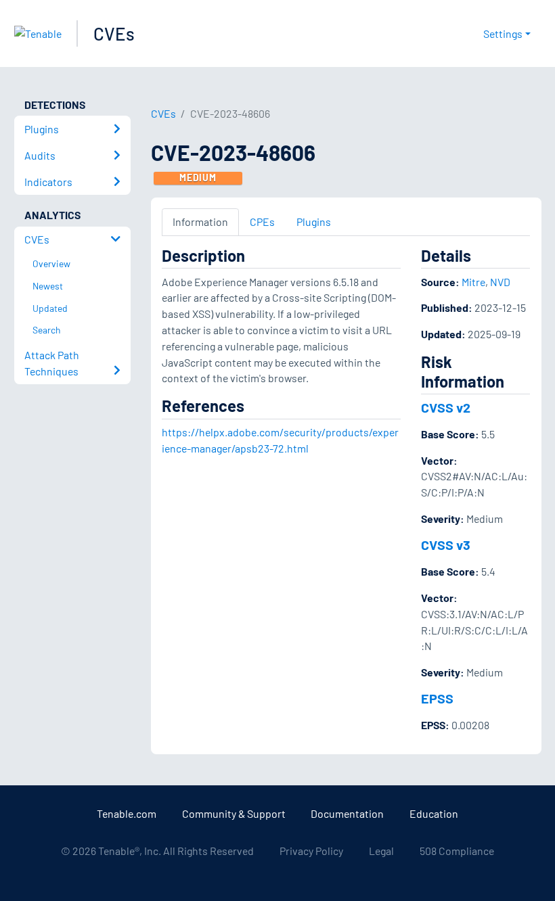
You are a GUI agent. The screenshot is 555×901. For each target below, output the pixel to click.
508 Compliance (457, 850)
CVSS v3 (445, 544)
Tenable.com (126, 813)
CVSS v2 (445, 407)
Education (433, 813)
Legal (381, 850)
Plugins (313, 221)
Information (200, 221)
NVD (500, 281)
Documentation (347, 813)
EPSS (437, 698)
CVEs (114, 33)
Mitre (473, 281)
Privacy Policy (311, 850)
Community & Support (234, 813)
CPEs (262, 221)
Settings (503, 33)
